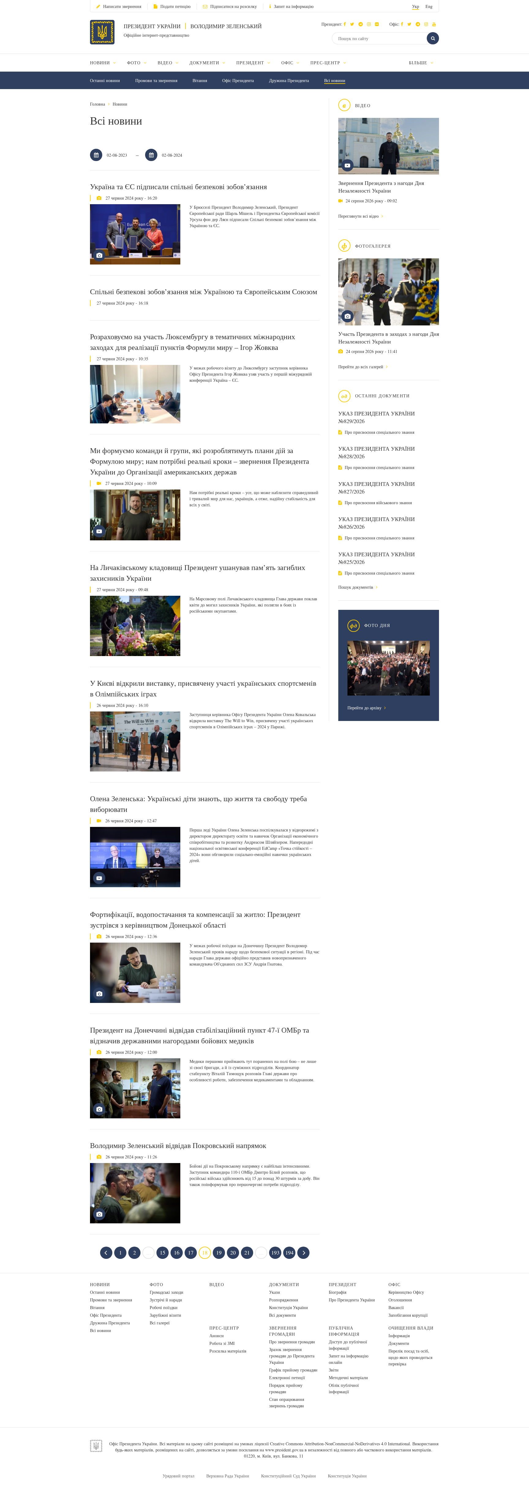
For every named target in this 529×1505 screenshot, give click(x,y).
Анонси (216, 1335)
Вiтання (200, 80)
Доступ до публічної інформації (348, 1345)
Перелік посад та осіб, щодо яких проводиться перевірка (410, 1357)
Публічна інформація (344, 1331)
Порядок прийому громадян (285, 1388)
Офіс (394, 1284)
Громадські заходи (166, 1292)
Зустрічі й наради (166, 1300)
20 (233, 1252)
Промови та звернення (156, 80)
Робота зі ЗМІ (222, 1343)
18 (205, 1252)
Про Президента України (352, 1300)
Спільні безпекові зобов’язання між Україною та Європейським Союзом (203, 291)
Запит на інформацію (293, 6)
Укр (415, 6)
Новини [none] (100, 63)
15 (162, 1252)
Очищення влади (410, 1328)
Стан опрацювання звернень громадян (286, 1402)
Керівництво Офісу (406, 1292)
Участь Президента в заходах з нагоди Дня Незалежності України (388, 337)
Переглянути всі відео (359, 216)
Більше (419, 63)
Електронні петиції (287, 1377)
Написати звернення (122, 6)
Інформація (399, 1335)
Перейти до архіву (365, 708)
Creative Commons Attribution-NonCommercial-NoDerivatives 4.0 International (340, 1444)
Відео (216, 1284)
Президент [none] (251, 63)
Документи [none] (205, 63)
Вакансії (396, 1307)
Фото (156, 1284)
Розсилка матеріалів (227, 1351)
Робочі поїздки (164, 1307)
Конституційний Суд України (288, 1476)
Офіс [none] (288, 63)
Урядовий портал (178, 1476)
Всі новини (334, 80)
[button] (353, 24)
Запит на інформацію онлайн (348, 1359)
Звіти (334, 1370)
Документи (284, 1284)
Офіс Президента (238, 80)
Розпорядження (283, 1300)
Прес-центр (224, 1328)
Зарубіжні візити (165, 1315)
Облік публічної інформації (344, 1388)
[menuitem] (106, 62)
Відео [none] (166, 63)
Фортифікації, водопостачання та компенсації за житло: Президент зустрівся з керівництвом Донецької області (195, 919)
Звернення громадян (283, 1331)
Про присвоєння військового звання (377, 502)
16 (176, 1252)
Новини (120, 104)
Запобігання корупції (408, 1315)
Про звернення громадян (292, 1342)
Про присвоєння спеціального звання (378, 432)
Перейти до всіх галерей (361, 367)
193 (275, 1252)
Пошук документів (356, 587)
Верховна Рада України (227, 1476)
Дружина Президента (289, 80)
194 (289, 1252)
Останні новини (105, 80)
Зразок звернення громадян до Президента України (291, 1355)
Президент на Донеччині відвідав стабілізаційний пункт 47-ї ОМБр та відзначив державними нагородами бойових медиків (199, 1035)
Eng (429, 6)
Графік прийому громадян (293, 1370)
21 (247, 1252)
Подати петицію (175, 6)
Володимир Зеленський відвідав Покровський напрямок (178, 1145)
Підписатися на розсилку (233, 6)
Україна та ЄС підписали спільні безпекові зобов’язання (178, 186)
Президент (343, 1284)
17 (190, 1252)
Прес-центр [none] (326, 63)
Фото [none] (134, 63)
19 (219, 1252)
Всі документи (282, 1315)
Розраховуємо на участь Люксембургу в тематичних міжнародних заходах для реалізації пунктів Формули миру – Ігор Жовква (192, 342)
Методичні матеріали (348, 1377)
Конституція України (288, 1307)
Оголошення (400, 1300)
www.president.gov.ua (284, 1450)
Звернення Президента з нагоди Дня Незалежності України (381, 186)
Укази (274, 1292)
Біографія (337, 1292)
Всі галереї (160, 1323)
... (148, 1252)
